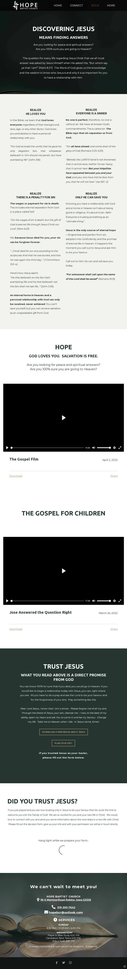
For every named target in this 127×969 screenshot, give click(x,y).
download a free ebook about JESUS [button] (63, 732)
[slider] (47, 447)
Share (114, 475)
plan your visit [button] (63, 743)
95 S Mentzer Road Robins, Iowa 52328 (65, 899)
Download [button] (15, 475)
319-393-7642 (66, 907)
